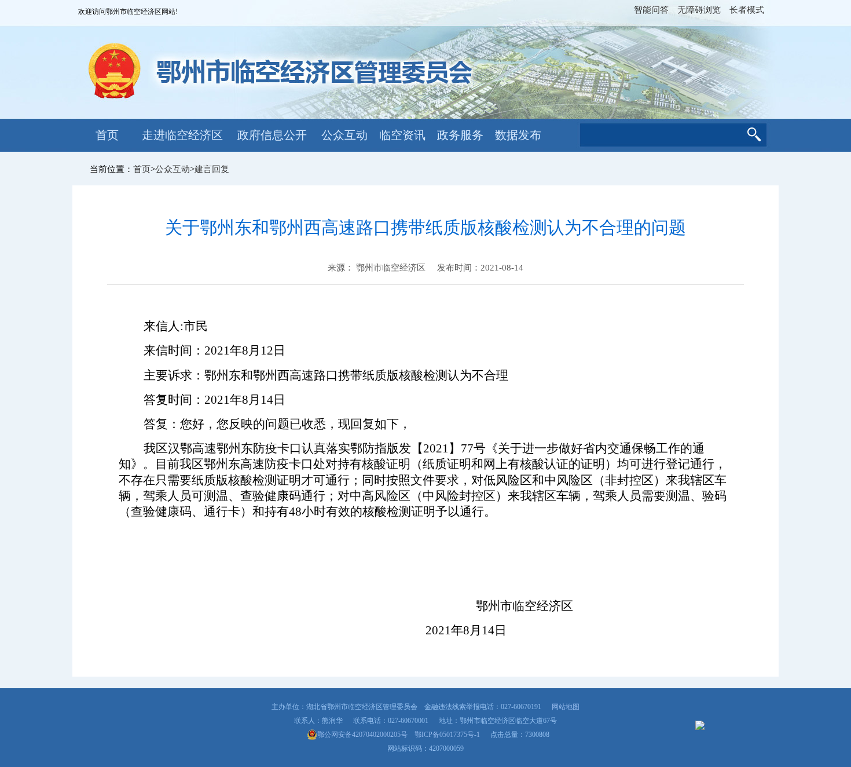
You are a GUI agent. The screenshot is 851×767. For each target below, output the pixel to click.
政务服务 (460, 135)
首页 (107, 135)
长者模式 (746, 9)
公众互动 (344, 135)
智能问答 (651, 9)
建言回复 (212, 169)
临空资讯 (402, 135)
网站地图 (565, 707)
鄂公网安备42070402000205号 (362, 735)
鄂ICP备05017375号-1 (447, 735)
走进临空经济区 (182, 135)
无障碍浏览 (699, 9)
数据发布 (518, 135)
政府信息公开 (272, 135)
